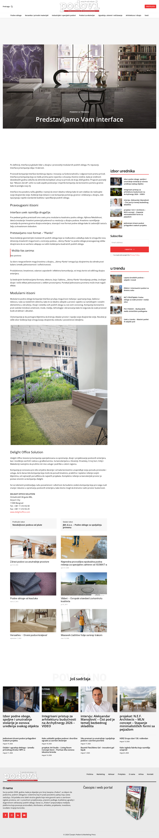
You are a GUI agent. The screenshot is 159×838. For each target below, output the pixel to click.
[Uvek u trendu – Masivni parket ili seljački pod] (116, 321)
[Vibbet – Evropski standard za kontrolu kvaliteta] (84, 583)
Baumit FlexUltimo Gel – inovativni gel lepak (97, 748)
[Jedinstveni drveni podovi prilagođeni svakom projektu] (116, 224)
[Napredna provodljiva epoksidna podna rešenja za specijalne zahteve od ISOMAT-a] (84, 547)
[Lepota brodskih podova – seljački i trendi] (116, 279)
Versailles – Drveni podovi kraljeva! (28, 635)
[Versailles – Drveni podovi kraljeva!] (33, 620)
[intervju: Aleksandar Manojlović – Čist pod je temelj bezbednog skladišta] (116, 202)
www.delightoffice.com (20, 512)
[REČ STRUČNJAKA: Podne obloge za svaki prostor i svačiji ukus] (116, 300)
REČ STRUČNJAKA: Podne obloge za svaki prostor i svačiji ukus (136, 299)
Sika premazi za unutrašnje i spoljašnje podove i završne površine (98, 739)
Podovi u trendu (79, 112)
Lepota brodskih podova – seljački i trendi (134, 278)
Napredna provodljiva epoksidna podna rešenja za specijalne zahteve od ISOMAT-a (84, 563)
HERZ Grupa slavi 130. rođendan (134, 738)
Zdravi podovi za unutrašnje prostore (29, 561)
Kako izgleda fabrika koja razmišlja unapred (135, 748)
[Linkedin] (17, 815)
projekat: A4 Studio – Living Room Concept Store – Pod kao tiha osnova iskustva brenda (58, 749)
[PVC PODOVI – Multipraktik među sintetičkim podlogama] (116, 310)
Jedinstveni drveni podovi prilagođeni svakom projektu (135, 224)
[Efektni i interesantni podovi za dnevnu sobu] (116, 289)
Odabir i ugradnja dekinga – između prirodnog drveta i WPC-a (18, 748)
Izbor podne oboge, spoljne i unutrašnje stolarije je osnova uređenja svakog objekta (136, 181)
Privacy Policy (134, 255)
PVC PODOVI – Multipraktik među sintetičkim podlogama (135, 310)
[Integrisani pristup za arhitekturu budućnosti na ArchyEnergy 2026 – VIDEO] (116, 192)
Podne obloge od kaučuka (24, 598)
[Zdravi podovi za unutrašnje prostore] (33, 547)
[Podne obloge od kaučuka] (33, 583)
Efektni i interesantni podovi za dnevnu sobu (136, 289)
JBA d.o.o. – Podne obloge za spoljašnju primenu (82, 526)
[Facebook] (5, 815)
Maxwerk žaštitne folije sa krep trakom (81, 635)
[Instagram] (11, 815)
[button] (8, 6)
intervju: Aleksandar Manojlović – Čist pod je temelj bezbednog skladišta (136, 202)
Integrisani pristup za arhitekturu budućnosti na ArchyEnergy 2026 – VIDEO (134, 192)
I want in (128, 249)
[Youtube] (24, 815)
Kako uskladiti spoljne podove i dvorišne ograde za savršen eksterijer (59, 739)
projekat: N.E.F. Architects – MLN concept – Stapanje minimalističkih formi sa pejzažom (135, 213)
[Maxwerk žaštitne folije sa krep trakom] (84, 620)
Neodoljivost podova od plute (27, 525)
